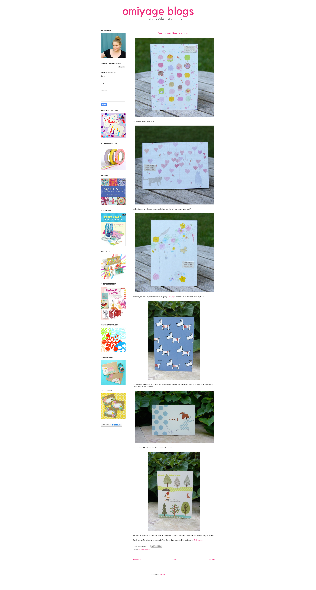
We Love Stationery (144, 549)
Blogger (162, 574)
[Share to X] (156, 546)
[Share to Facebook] (159, 546)
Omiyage (171, 297)
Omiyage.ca (198, 540)
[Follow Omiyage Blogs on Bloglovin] (111, 426)
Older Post (211, 559)
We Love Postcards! (174, 33)
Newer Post (137, 559)
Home (174, 559)
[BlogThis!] (154, 546)
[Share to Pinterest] (161, 546)
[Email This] (151, 546)
